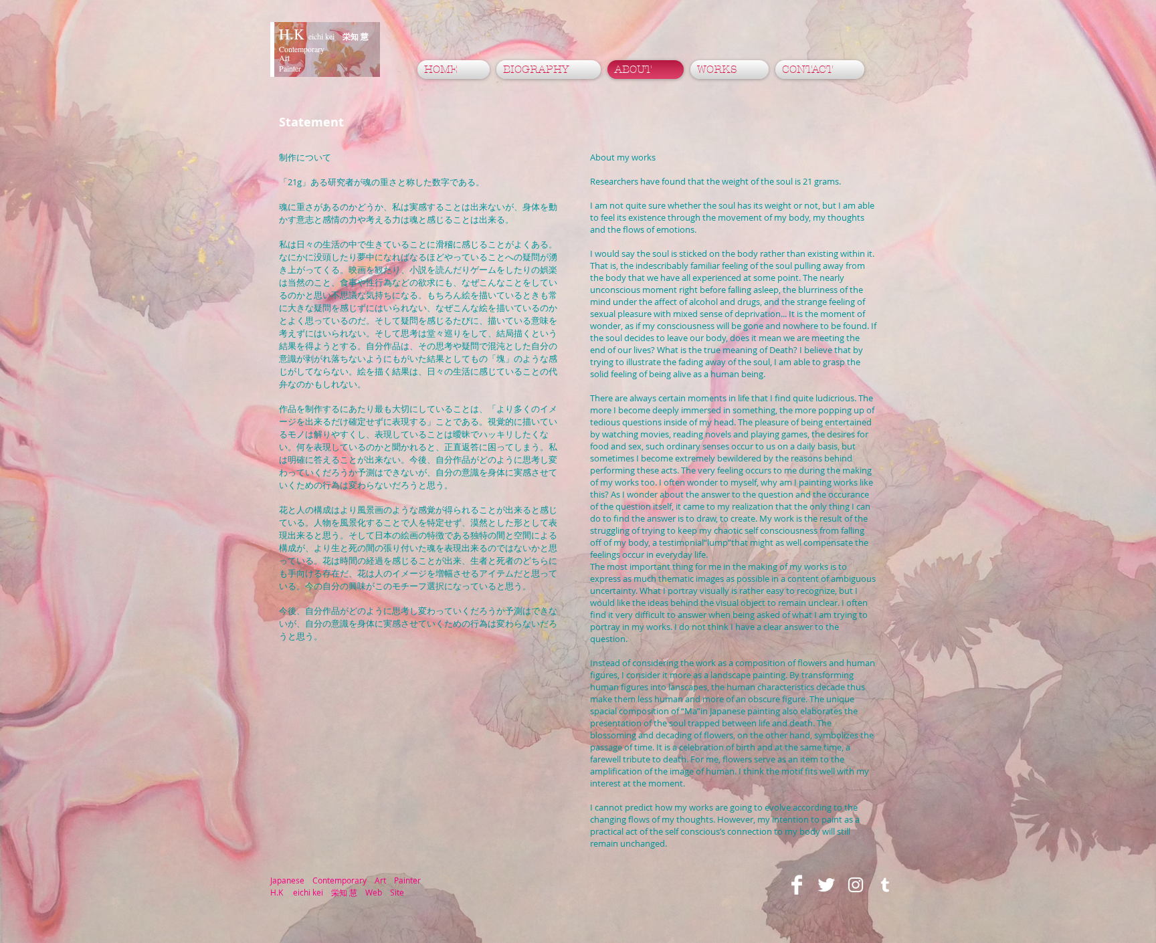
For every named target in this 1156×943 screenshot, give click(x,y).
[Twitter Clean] (826, 885)
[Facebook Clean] (797, 885)
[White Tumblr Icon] (885, 885)
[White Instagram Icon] (856, 885)
